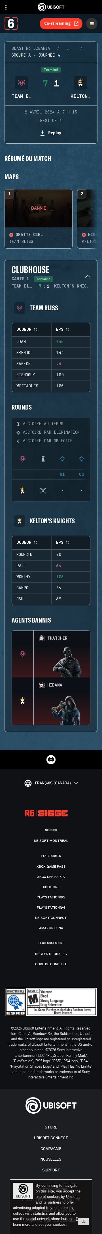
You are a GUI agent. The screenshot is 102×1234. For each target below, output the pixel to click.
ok (83, 1221)
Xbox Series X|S (51, 877)
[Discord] (51, 759)
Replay (54, 132)
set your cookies (52, 1225)
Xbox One (51, 887)
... (69, 48)
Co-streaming (57, 23)
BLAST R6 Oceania (31, 48)
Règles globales (51, 954)
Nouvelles (51, 1159)
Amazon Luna (51, 928)
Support (51, 1170)
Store (51, 1127)
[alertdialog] (51, 1207)
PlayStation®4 (51, 908)
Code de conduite (51, 964)
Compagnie (51, 1149)
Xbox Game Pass (51, 867)
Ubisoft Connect (51, 1138)
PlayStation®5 (51, 897)
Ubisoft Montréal (51, 841)
